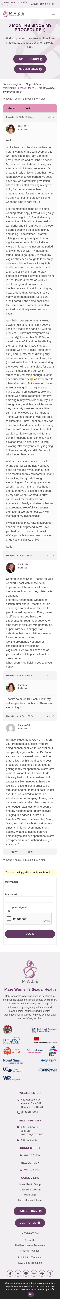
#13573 (50, 555)
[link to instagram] (34, 1273)
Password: (11, 894)
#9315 (51, 117)
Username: (11, 881)
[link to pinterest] (42, 1273)
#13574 (50, 676)
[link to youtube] (26, 1273)
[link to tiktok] (10, 1273)
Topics (6, 84)
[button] (53, 13)
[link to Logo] (13, 13)
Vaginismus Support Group (27, 84)
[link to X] (50, 1273)
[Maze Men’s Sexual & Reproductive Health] (30, 971)
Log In (30, 934)
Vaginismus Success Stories (18, 88)
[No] (53, 1290)
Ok (30, 1294)
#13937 (50, 716)
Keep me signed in (17, 909)
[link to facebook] (18, 1273)
